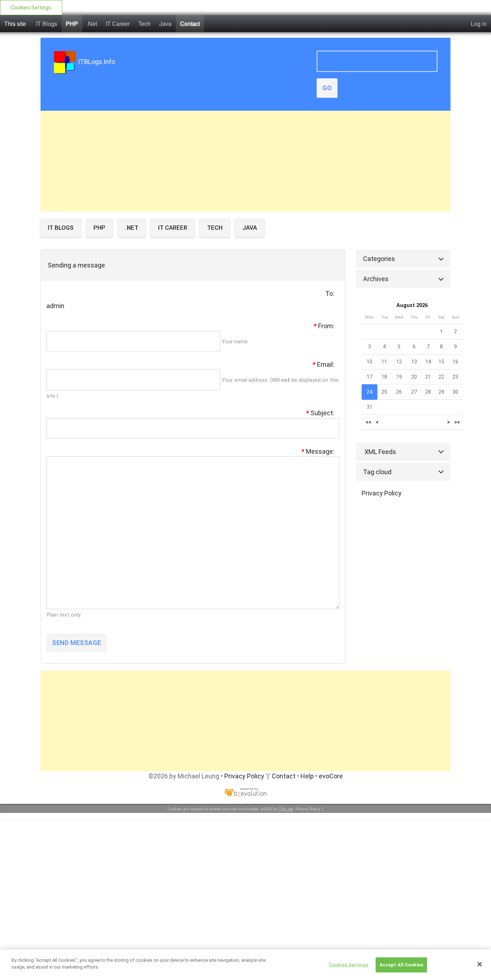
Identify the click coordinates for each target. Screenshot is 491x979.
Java (165, 23)
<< (368, 422)
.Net (92, 23)
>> (457, 422)
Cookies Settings (31, 8)
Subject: (320, 413)
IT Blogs (46, 23)
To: (329, 293)
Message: (318, 451)
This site (15, 23)
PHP (72, 23)
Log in (479, 23)
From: (324, 326)
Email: (323, 364)
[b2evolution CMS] (245, 791)
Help (307, 776)
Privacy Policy (381, 493)
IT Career (118, 23)
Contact (190, 23)
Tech (144, 23)
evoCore (331, 776)
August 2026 (412, 305)
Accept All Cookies (401, 964)
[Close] (479, 964)
